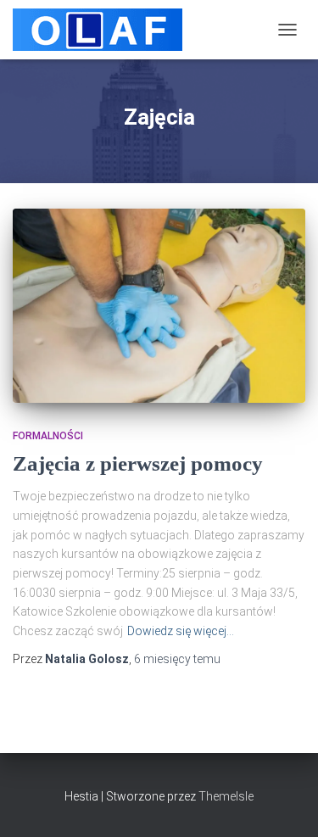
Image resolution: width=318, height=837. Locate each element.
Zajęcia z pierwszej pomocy (138, 463)
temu (177, 659)
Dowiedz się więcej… (180, 631)
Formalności (48, 436)
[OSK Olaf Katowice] (104, 29)
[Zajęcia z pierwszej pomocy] (159, 306)
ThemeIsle (226, 796)
